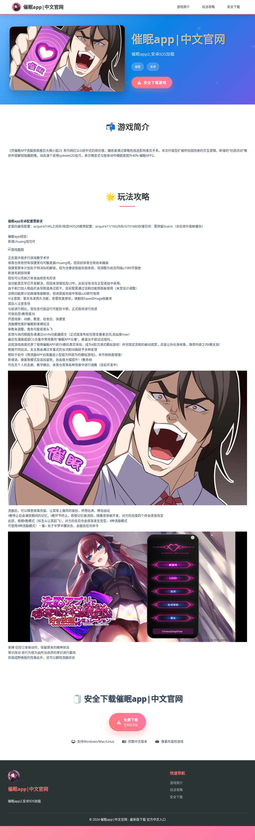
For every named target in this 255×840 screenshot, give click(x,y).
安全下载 (233, 7)
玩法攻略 (208, 7)
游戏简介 (183, 7)
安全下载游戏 (155, 82)
